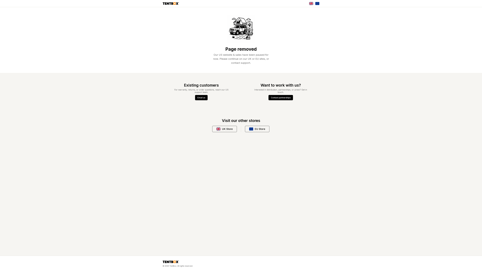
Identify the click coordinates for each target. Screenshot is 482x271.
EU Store (260, 128)
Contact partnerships (281, 97)
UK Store (227, 128)
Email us (201, 97)
